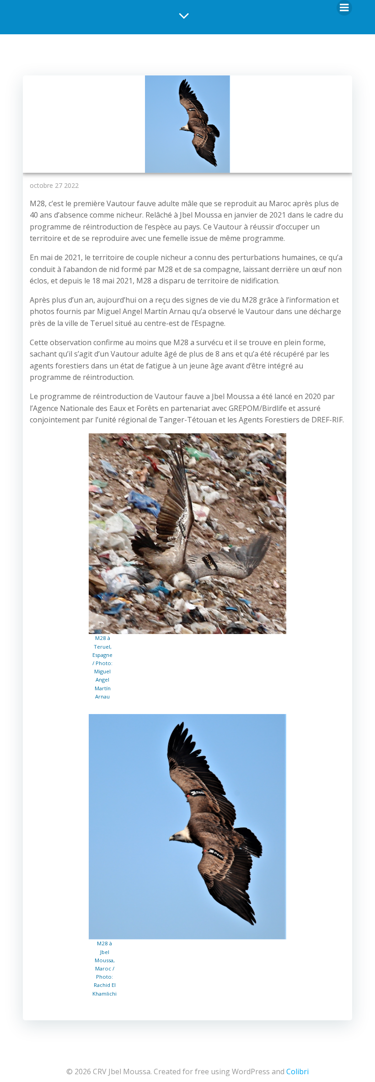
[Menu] (344, 8)
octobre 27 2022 (54, 185)
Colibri (297, 1071)
